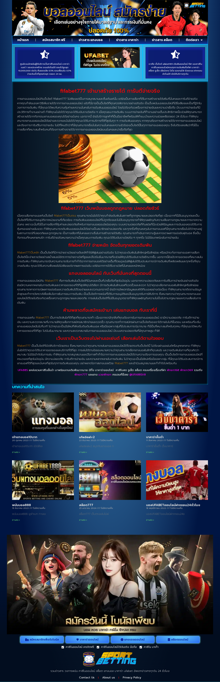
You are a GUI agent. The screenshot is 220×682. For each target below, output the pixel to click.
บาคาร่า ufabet (124, 671)
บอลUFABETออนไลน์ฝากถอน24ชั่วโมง (173, 505)
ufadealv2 (87, 437)
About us (108, 677)
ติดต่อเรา (192, 39)
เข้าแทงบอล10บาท (24, 437)
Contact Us (86, 677)
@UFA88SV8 (137, 375)
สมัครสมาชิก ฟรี (53, 39)
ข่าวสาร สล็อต (162, 39)
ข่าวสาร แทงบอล (91, 39)
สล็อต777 (86, 505)
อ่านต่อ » (16, 452)
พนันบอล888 (21, 505)
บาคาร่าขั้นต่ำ (155, 437)
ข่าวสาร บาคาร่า (127, 39)
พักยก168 (173, 370)
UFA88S (23, 370)
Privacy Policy (132, 677)
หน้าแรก (23, 39)
